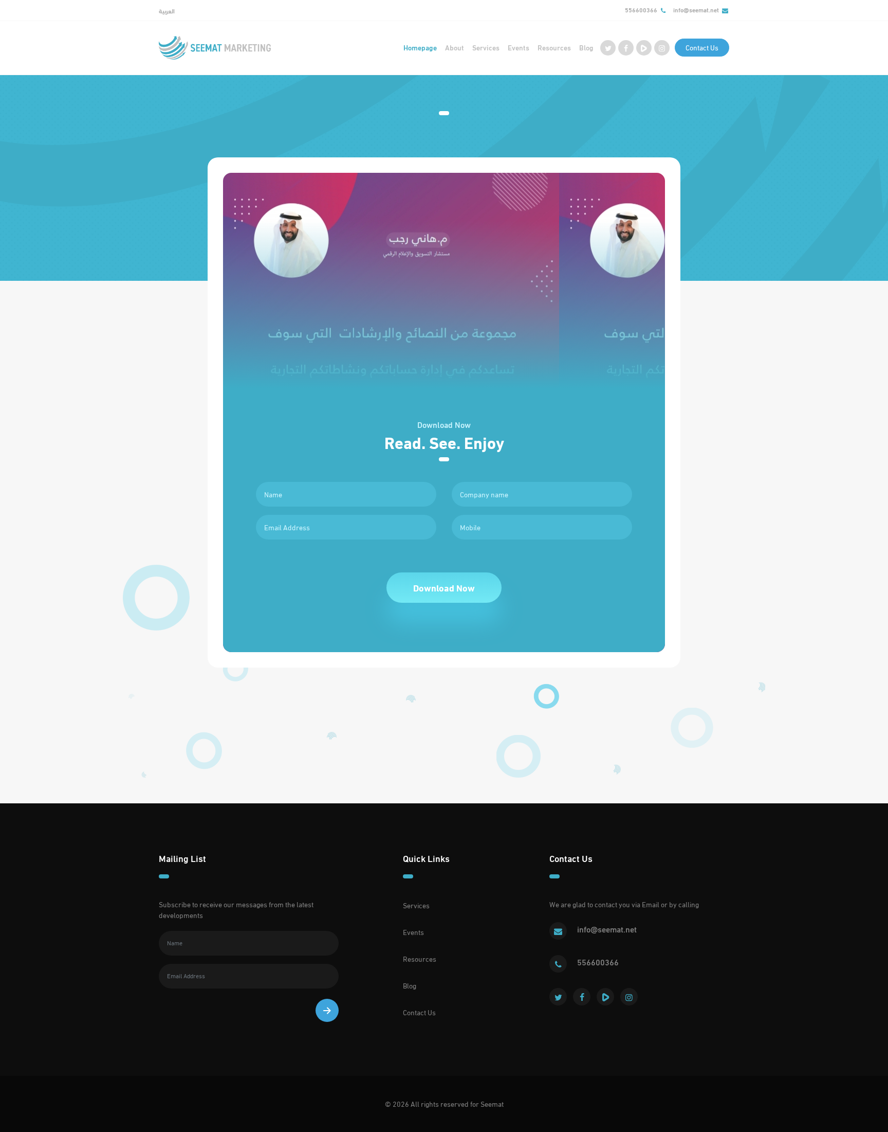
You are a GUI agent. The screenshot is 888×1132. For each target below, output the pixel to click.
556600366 (641, 10)
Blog (586, 47)
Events (518, 47)
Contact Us (702, 47)
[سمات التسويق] (215, 47)
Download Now (444, 588)
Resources (554, 47)
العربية (167, 11)
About (454, 47)
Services (485, 47)
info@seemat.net (696, 10)
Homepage (420, 47)
